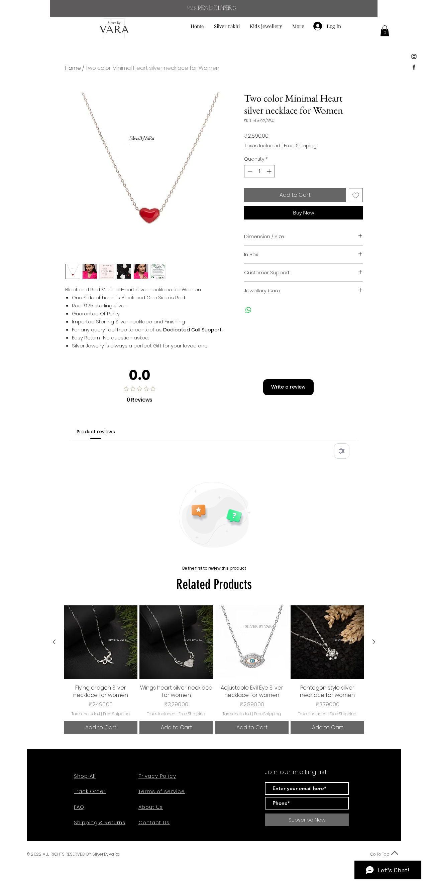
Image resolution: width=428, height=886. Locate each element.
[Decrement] (249, 171)
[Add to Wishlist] (356, 195)
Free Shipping (300, 146)
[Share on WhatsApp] (248, 310)
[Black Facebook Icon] (414, 67)
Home (73, 68)
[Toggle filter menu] (341, 451)
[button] (384, 30)
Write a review (288, 387)
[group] (214, 670)
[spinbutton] (259, 171)
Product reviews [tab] (96, 431)
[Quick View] (100, 642)
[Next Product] (374, 642)
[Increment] (269, 171)
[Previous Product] (54, 642)
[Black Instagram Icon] (414, 56)
